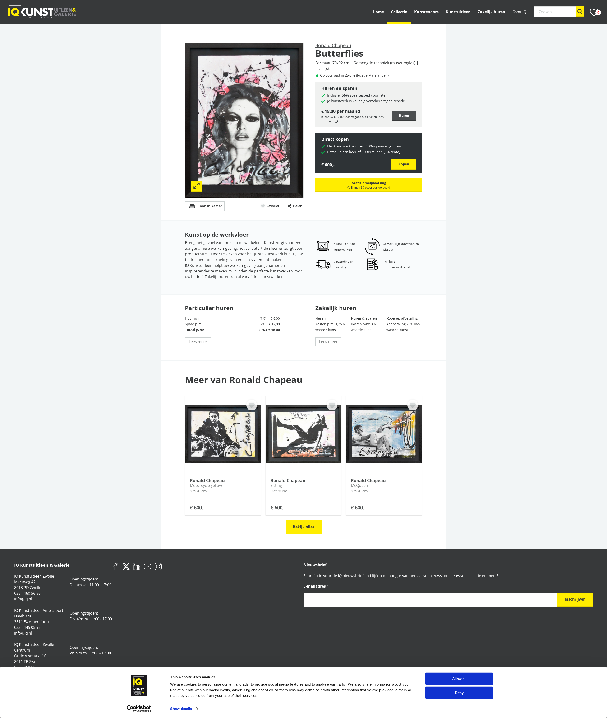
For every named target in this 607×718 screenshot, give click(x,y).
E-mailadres (316, 586)
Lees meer (198, 341)
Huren (404, 115)
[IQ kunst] (42, 11)
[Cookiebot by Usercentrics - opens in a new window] (139, 708)
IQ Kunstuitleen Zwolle (34, 576)
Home (378, 11)
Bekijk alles (303, 526)
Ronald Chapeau (333, 45)
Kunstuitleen (458, 11)
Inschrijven (575, 599)
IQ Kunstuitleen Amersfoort (38, 610)
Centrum (22, 650)
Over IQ (519, 11)
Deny (459, 692)
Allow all (459, 679)
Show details (181, 709)
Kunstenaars (426, 11)
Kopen (404, 164)
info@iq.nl (23, 599)
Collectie (399, 11)
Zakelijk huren (491, 11)
